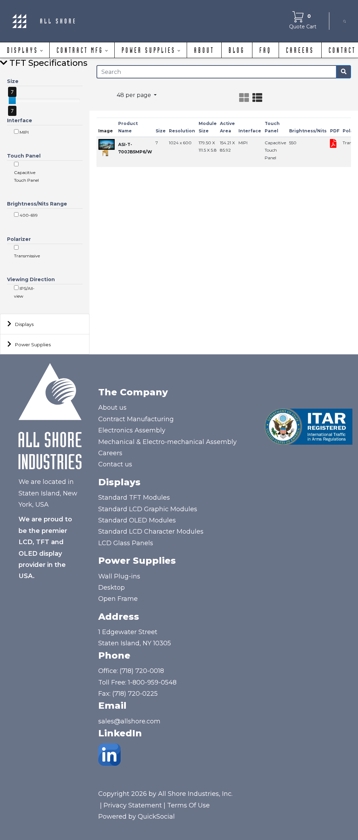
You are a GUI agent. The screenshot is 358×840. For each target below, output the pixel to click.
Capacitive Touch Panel (26, 176)
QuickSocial (156, 816)
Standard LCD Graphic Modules (147, 509)
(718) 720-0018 (142, 671)
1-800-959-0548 (152, 682)
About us (112, 407)
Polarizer (19, 239)
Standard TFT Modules (134, 497)
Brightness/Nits (308, 130)
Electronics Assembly (131, 430)
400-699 (28, 215)
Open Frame (118, 599)
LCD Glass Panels (125, 543)
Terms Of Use (188, 805)
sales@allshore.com (129, 721)
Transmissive (27, 255)
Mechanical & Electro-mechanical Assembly (167, 442)
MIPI (24, 132)
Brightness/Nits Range (37, 204)
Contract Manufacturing (136, 419)
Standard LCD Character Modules (150, 531)
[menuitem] (24, 50)
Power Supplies (33, 344)
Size (13, 81)
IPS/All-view (24, 292)
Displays (24, 324)
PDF (334, 130)
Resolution (182, 130)
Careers (110, 453)
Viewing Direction (31, 279)
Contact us (115, 464)
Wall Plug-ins (119, 576)
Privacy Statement (132, 805)
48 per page (134, 95)
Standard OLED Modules (137, 520)
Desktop (111, 587)
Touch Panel (24, 156)
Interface (19, 120)
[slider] (12, 100)
